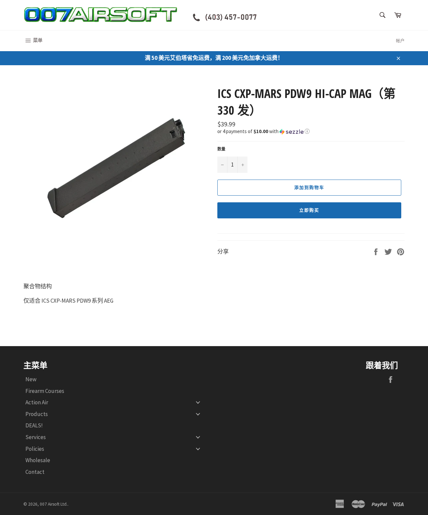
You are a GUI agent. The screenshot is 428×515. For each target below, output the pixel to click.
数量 (221, 148)
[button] (311, 130)
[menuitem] (115, 379)
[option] (117, 162)
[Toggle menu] (198, 402)
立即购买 (309, 210)
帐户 (400, 40)
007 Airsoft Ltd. (54, 504)
